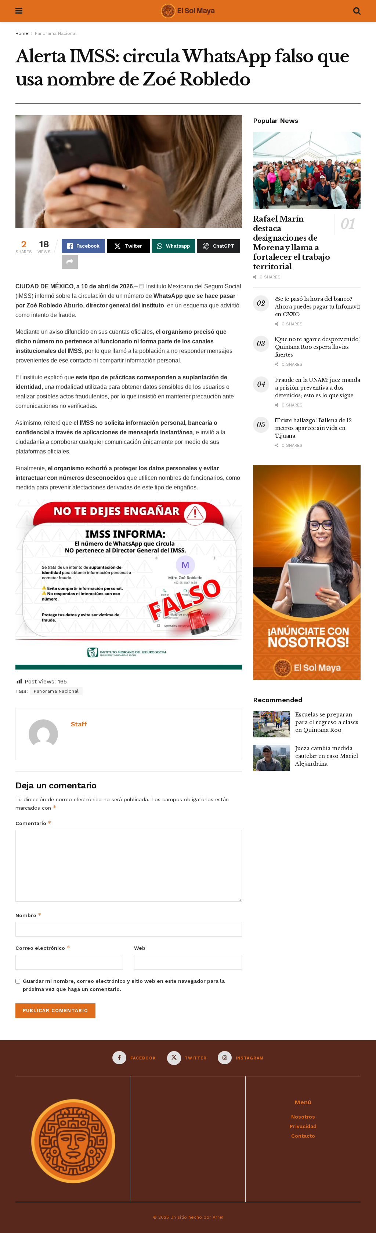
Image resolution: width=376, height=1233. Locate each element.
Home (21, 33)
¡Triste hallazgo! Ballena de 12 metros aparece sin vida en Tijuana (313, 428)
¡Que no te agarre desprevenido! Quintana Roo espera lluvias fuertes (317, 347)
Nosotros (303, 1117)
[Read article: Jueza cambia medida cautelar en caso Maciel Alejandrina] (271, 758)
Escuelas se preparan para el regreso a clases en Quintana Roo (326, 722)
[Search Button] (357, 11)
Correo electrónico (42, 947)
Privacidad (303, 1126)
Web (139, 948)
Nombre (28, 915)
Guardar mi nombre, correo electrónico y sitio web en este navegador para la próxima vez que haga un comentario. (124, 985)
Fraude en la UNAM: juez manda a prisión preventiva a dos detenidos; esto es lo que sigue (317, 388)
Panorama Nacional (56, 33)
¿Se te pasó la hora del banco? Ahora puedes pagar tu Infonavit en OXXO (317, 307)
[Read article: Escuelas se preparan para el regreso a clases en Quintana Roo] (271, 724)
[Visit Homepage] (187, 11)
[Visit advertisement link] (307, 572)
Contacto (303, 1136)
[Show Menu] (18, 11)
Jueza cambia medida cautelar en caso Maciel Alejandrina (326, 756)
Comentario (33, 823)
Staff (79, 724)
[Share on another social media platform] (70, 262)
